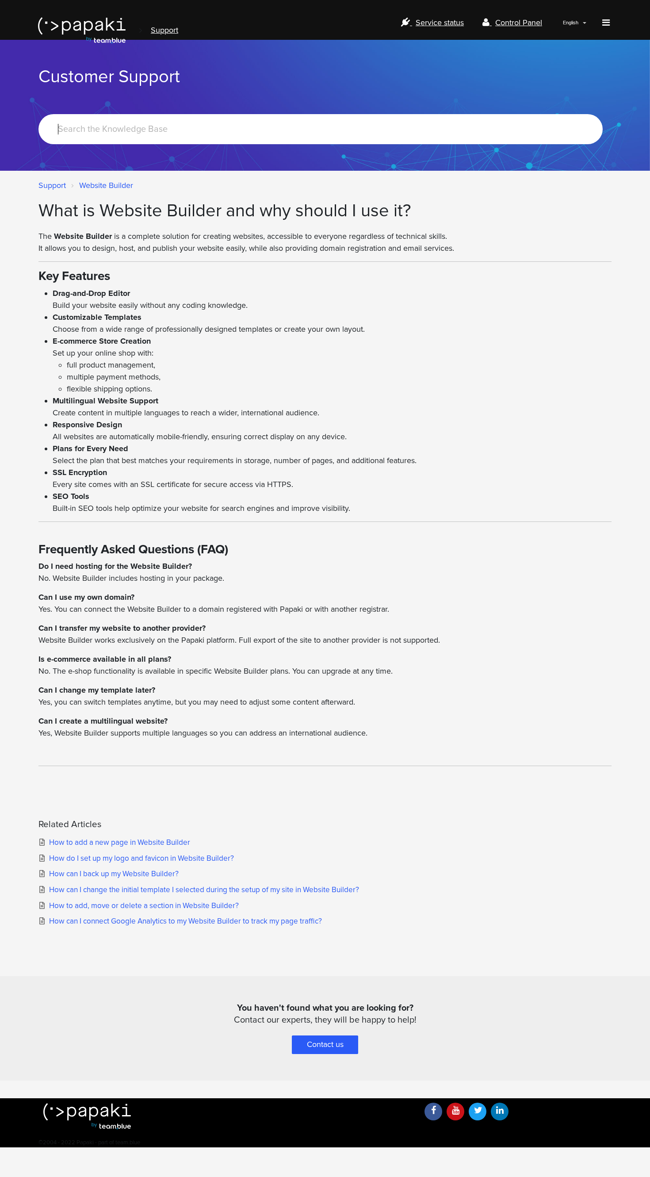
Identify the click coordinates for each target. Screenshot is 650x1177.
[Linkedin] (500, 1111)
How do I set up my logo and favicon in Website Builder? (141, 858)
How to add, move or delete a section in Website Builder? (144, 905)
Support (164, 30)
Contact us (325, 1044)
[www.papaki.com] (81, 30)
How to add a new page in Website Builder (119, 842)
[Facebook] (433, 1111)
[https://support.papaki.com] (227, 1116)
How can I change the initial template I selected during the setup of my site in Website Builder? (204, 889)
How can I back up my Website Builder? (114, 873)
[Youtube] (455, 1111)
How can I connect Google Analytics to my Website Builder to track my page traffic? (185, 921)
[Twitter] (477, 1111)
